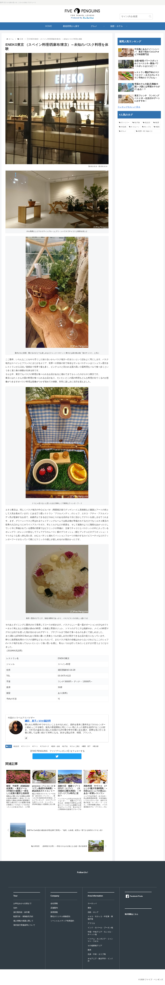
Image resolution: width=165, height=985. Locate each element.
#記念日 (16, 746)
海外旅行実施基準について (24, 925)
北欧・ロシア (93, 912)
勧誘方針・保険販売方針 (23, 916)
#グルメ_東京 (75, 746)
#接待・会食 (55, 746)
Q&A (15, 908)
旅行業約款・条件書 (21, 912)
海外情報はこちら (131, 914)
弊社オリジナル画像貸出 (60, 916)
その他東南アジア (95, 946)
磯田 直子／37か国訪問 (38, 721)
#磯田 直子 (85, 746)
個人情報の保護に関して (23, 921)
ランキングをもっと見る (129, 107)
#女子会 (65, 746)
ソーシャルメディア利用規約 (62, 921)
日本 (9, 746)
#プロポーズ (44, 746)
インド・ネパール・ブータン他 (100, 928)
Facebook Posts (136, 896)
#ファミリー (25, 746)
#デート (35, 746)
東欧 (89, 908)
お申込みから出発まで (22, 903)
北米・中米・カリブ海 (97, 954)
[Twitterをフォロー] (26, 738)
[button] (150, 16)
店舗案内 (54, 908)
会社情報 (54, 903)
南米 (89, 950)
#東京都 (95, 746)
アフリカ (91, 923)
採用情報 (54, 912)
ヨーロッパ (92, 903)
